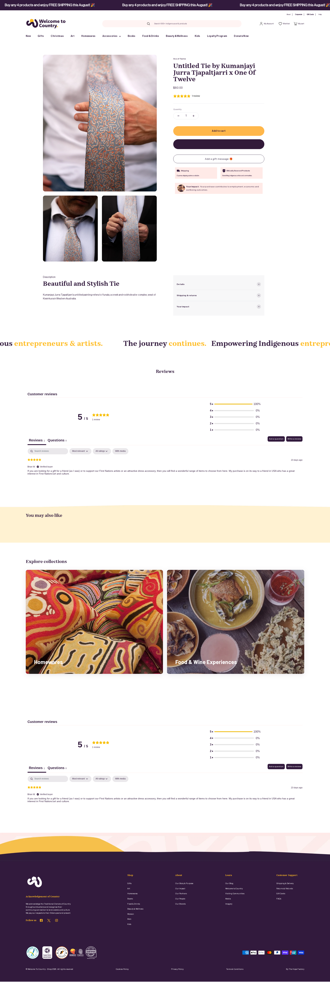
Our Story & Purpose (184, 883)
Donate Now (241, 36)
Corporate (298, 14)
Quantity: (177, 109)
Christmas (57, 36)
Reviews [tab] (37, 440)
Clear (194, 23)
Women (130, 914)
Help (320, 14)
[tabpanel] (165, 470)
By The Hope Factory (295, 969)
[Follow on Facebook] (41, 921)
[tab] (57, 440)
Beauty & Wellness (177, 36)
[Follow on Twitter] (49, 921)
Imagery (228, 904)
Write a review (294, 439)
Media (228, 899)
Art (72, 36)
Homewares (88, 36)
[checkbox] (120, 451)
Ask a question (276, 439)
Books (131, 36)
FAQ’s (278, 899)
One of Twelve (179, 59)
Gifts (41, 36)
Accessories (109, 36)
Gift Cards (310, 14)
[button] (235, 404)
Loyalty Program (217, 36)
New (28, 36)
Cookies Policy (122, 969)
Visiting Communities (234, 894)
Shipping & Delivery (285, 883)
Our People (180, 899)
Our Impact (180, 889)
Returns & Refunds (284, 889)
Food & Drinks (150, 36)
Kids (197, 36)
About (288, 14)
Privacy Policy (177, 969)
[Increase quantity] (194, 116)
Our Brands (180, 904)
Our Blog (229, 883)
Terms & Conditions (234, 969)
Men (129, 919)
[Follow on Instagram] (56, 921)
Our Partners (181, 894)
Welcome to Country (234, 889)
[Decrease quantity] (178, 116)
